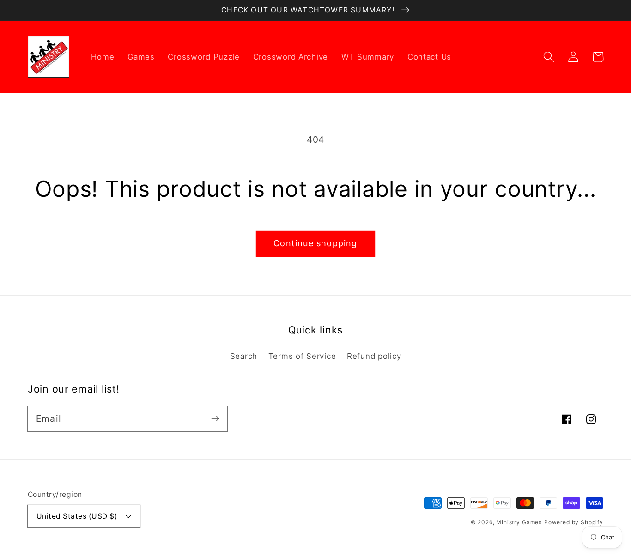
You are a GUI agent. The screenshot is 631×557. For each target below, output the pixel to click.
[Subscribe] (215, 418)
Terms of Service (302, 356)
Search (243, 356)
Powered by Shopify (573, 522)
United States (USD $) (76, 516)
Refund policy (374, 356)
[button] (549, 57)
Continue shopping (315, 243)
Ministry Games (519, 522)
